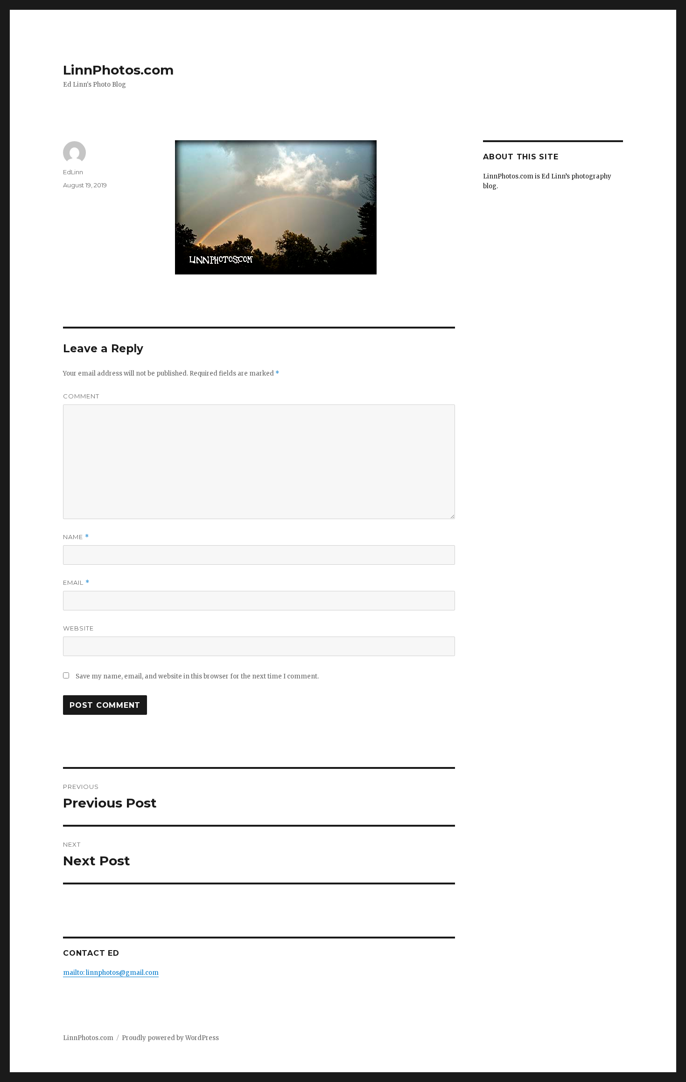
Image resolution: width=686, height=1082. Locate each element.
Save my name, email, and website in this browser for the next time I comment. (197, 676)
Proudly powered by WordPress (170, 1038)
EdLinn (73, 172)
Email (76, 583)
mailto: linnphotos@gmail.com (111, 973)
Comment (81, 396)
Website (78, 628)
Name (76, 537)
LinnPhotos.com (118, 70)
